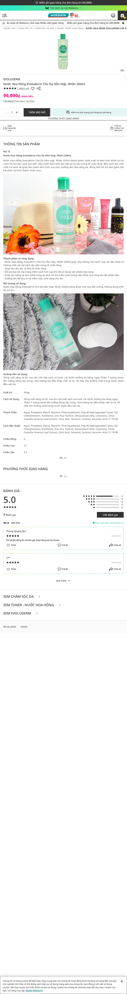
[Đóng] (121, 981)
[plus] (16, 112)
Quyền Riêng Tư (34, 990)
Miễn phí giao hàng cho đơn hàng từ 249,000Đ (86, 22)
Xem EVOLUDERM (17, 613)
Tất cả (6, 523)
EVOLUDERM (11, 79)
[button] (122, 15)
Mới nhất (15, 523)
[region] (63, 985)
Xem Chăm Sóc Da (18, 596)
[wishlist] (32, 88)
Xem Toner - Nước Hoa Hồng (29, 605)
